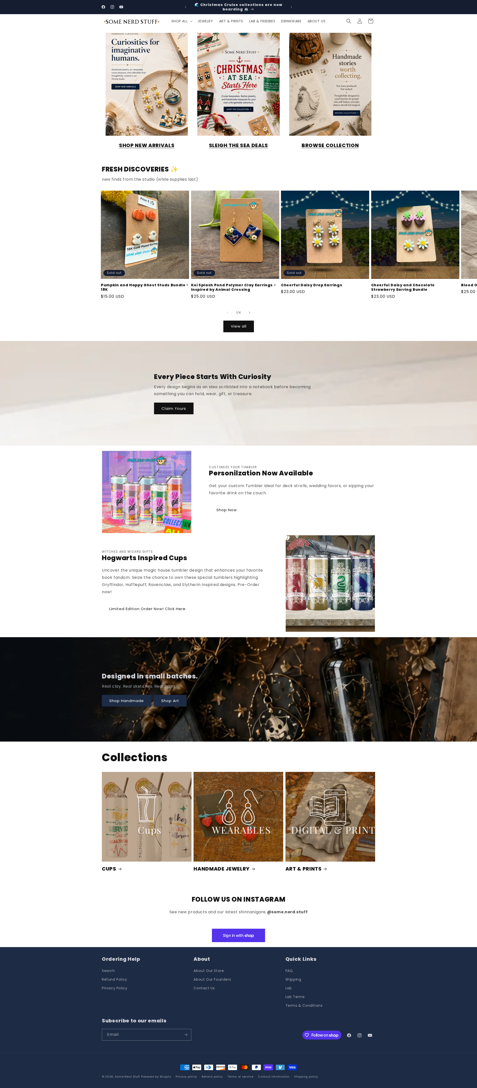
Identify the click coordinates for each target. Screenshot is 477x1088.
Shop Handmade (126, 700)
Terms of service (240, 1077)
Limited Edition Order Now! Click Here (147, 608)
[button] (181, 21)
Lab (288, 988)
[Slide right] (249, 312)
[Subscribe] (185, 1035)
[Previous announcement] (185, 7)
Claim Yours (173, 408)
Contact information (273, 1077)
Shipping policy (306, 1077)
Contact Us (204, 988)
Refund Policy (114, 979)
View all (238, 326)
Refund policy (212, 1077)
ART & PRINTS (303, 869)
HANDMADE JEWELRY (222, 869)
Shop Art (170, 700)
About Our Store (209, 970)
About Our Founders (212, 979)
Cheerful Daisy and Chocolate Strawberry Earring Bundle (403, 287)
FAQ (289, 970)
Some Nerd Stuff (127, 1077)
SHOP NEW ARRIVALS (146, 145)
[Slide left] (227, 312)
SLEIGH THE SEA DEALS (238, 145)
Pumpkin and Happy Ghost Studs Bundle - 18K (145, 287)
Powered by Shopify (156, 1077)
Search (108, 970)
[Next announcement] (291, 7)
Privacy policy (186, 1077)
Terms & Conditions (304, 1005)
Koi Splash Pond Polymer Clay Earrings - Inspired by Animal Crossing (233, 287)
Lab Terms (295, 996)
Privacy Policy (114, 988)
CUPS (109, 869)
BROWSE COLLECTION (330, 145)
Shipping (293, 979)
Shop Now (226, 509)
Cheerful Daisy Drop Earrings (311, 285)
